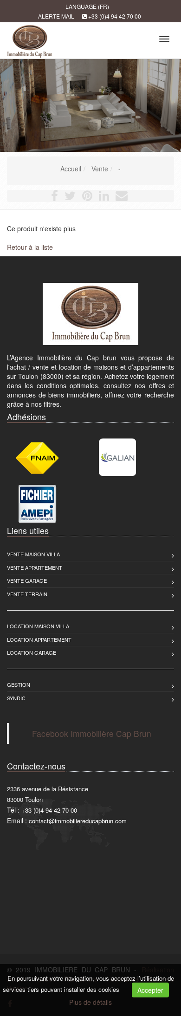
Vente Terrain (27, 594)
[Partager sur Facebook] (54, 197)
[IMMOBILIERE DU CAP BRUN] (28, 37)
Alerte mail (56, 16)
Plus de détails (90, 1002)
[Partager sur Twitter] (70, 197)
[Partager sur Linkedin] (104, 197)
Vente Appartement (34, 567)
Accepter (150, 990)
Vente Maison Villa (33, 554)
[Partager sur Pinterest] (87, 197)
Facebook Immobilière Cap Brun (91, 733)
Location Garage (31, 652)
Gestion (18, 684)
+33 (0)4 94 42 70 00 (114, 16)
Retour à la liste (30, 247)
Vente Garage (27, 580)
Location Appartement (39, 639)
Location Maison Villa (38, 626)
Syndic (16, 698)
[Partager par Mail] (122, 197)
